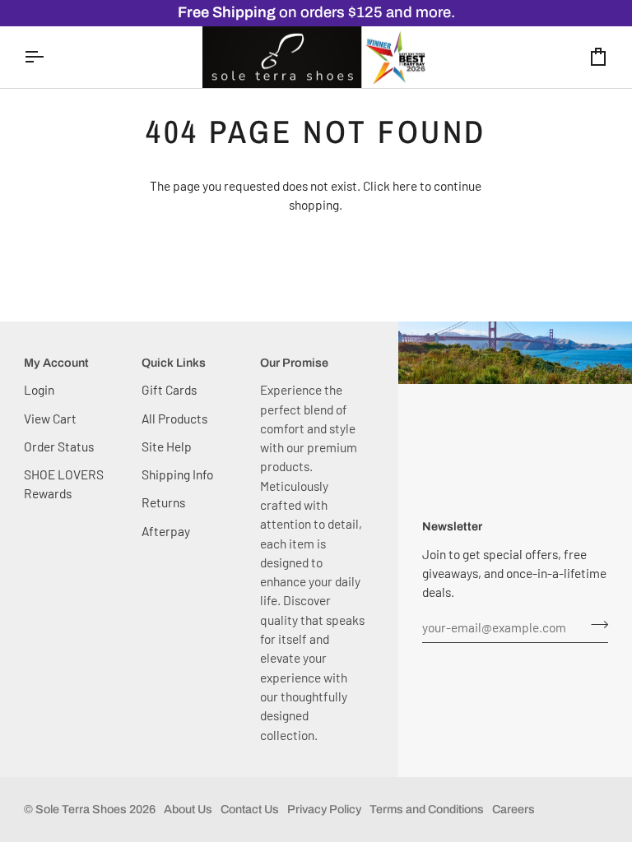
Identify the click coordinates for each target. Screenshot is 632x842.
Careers (513, 809)
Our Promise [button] (294, 362)
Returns (163, 502)
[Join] (594, 625)
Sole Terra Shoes (81, 809)
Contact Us (250, 809)
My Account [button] (56, 362)
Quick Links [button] (174, 362)
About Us (188, 809)
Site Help (167, 446)
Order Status (59, 446)
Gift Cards (169, 389)
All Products (174, 418)
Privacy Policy (324, 809)
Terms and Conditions (426, 809)
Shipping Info (177, 474)
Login (39, 389)
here (405, 185)
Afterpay (166, 531)
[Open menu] (48, 57)
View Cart (50, 418)
